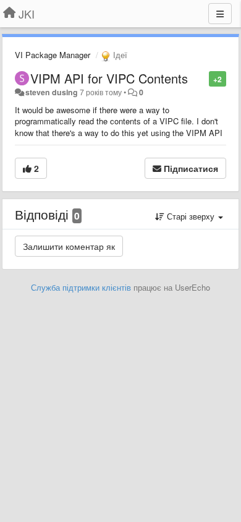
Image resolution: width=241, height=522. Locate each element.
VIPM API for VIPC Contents (109, 78)
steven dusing (51, 92)
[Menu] (220, 13)
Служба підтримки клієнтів (81, 287)
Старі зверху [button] (190, 216)
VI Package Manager (52, 55)
